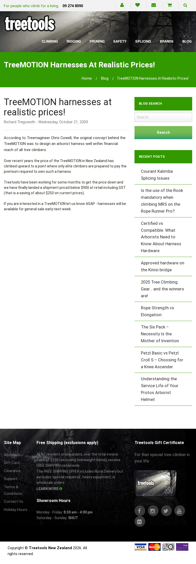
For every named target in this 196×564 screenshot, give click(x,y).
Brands (167, 41)
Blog (187, 41)
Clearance (12, 471)
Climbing (50, 41)
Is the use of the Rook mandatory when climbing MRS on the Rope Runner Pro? (162, 201)
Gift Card (11, 462)
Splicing (143, 41)
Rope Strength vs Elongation (157, 311)
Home (87, 78)
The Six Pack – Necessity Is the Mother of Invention (160, 333)
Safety (120, 41)
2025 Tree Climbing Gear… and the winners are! (162, 288)
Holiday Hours (15, 509)
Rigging (74, 41)
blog (104, 78)
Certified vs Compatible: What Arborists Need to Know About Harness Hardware (161, 237)
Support (10, 478)
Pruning (97, 41)
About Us (12, 454)
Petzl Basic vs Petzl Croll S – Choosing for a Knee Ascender (162, 359)
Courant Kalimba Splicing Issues (157, 175)
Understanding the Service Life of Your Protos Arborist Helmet (159, 389)
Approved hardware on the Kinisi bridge (162, 266)
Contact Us (13, 501)
